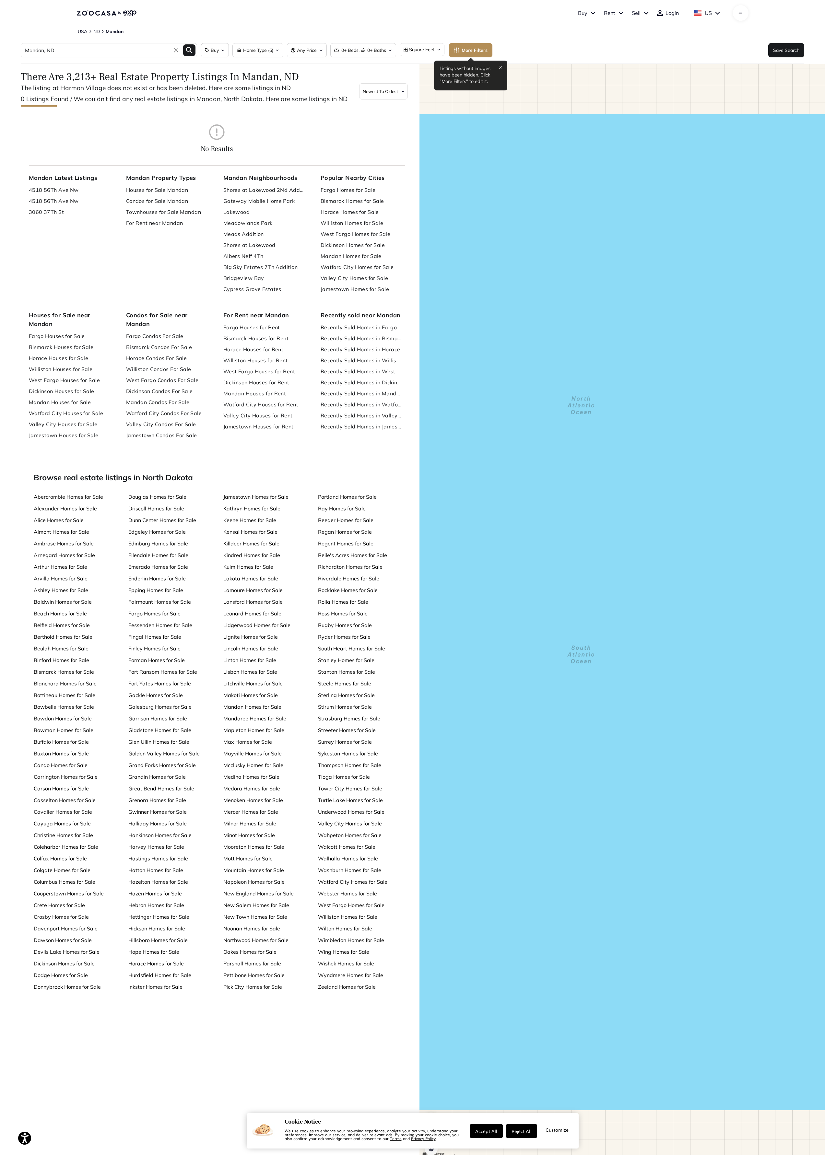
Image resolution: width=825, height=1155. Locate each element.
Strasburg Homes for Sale (349, 718)
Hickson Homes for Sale (156, 928)
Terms (396, 1138)
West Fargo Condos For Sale (162, 380)
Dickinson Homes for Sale (353, 245)
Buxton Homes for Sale (61, 753)
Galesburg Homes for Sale (160, 707)
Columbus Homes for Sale (64, 882)
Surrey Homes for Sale (345, 742)
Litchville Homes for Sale (253, 683)
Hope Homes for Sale (153, 952)
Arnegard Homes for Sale (64, 555)
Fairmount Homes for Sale (159, 602)
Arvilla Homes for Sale (61, 578)
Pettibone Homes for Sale (254, 975)
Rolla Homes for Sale (343, 602)
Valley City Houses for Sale (63, 424)
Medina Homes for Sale (251, 777)
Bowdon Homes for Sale (63, 718)
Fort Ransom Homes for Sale (162, 672)
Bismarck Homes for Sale (352, 201)
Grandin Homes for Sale (157, 777)
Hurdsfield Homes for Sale (159, 975)
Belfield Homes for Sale (62, 625)
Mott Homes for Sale (248, 858)
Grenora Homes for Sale (157, 800)
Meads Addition (243, 234)
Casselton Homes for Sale (65, 800)
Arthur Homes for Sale (60, 567)
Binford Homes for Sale (61, 660)
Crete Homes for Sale (59, 905)
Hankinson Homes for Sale (160, 835)
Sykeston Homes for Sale (348, 753)
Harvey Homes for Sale (156, 847)
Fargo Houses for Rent (251, 327)
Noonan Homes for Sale (251, 928)
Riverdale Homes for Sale (348, 578)
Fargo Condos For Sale (154, 336)
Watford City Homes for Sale (357, 267)
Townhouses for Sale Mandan (163, 212)
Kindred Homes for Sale (251, 555)
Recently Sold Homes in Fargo (359, 327)
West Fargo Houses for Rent (259, 371)
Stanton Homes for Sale (346, 672)
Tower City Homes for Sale (350, 788)
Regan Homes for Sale (345, 532)
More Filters (475, 50)
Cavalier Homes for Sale (63, 812)
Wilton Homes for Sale (345, 928)
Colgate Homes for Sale (62, 870)
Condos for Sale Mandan (157, 201)
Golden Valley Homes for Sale (164, 753)
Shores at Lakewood (249, 245)
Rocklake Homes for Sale (348, 590)
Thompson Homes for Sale (349, 765)
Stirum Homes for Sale (345, 707)
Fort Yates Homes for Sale (159, 683)
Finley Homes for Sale (154, 648)
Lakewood (236, 212)
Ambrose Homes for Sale (64, 543)
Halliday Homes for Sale (157, 823)
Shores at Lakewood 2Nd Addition (263, 190)
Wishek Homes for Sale (346, 963)
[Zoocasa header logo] (107, 13)
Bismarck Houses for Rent (256, 338)
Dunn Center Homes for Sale (162, 520)
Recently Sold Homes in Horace (360, 349)
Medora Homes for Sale (251, 788)
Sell (636, 13)
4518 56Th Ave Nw (54, 190)
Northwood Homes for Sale (256, 940)
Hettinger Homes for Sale (158, 917)
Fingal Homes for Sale (154, 637)
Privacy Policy (423, 1138)
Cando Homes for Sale (61, 765)
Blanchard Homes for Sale (65, 683)
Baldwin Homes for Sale (63, 602)
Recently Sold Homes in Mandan (361, 393)
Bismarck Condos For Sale (159, 347)
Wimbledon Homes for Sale (351, 940)
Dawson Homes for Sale (63, 940)
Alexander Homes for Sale (65, 508)
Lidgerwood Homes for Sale (256, 625)
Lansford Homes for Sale (253, 602)
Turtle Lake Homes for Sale (350, 800)
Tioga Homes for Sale (344, 777)
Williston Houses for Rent (255, 360)
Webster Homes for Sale (347, 893)
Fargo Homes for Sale (348, 190)
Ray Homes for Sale (342, 508)
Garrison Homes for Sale (157, 718)
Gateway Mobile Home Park (259, 201)
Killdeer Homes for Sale (251, 543)
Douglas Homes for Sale (157, 497)
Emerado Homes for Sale (158, 567)
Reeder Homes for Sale (345, 520)
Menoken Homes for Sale (253, 800)
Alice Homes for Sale (59, 520)
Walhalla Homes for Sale (348, 858)
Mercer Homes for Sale (250, 812)
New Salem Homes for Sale (256, 905)
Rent (609, 13)
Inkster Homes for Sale (155, 987)
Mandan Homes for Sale (351, 256)
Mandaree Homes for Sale (254, 718)
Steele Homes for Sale (344, 683)
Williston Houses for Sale (61, 369)
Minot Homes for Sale (249, 835)
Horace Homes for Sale (350, 212)
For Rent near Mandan (154, 223)
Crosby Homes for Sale (61, 917)
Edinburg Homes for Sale (158, 543)
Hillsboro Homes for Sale (158, 940)
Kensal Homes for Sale (250, 532)
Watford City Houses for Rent (260, 404)
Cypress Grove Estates (252, 289)
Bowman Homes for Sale (63, 730)
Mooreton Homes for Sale (253, 847)
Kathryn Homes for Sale (251, 508)
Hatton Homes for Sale (155, 870)
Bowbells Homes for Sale (64, 707)
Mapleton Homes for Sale (253, 730)
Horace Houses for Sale (58, 358)
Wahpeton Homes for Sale (350, 835)
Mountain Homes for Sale (253, 870)
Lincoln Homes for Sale (250, 648)
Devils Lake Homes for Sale (67, 952)
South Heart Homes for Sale (351, 648)
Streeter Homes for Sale (347, 730)
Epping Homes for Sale (155, 590)
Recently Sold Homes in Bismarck (361, 338)
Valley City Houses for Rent (258, 415)
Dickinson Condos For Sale (159, 391)
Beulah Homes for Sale (61, 648)
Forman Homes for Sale (156, 660)
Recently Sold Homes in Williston (361, 360)
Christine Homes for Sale (63, 835)
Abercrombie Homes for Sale (68, 497)
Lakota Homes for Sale (250, 578)
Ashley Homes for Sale (61, 590)
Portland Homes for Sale (347, 497)
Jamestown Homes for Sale (355, 289)
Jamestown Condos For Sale (161, 435)
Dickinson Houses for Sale (61, 391)
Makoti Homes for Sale (250, 695)
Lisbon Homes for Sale (250, 672)
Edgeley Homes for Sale (157, 532)
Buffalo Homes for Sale (61, 742)
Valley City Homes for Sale (354, 278)
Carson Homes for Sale (61, 788)
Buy (582, 13)
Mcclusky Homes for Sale (253, 765)
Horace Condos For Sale (156, 358)
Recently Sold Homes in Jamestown (361, 426)
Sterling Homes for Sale (346, 695)
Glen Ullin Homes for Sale (158, 742)
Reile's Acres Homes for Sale (352, 555)
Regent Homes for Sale (345, 543)
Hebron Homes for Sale (156, 905)
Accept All (486, 1131)
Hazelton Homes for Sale (158, 882)
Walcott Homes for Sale (346, 847)
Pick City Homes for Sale (252, 987)
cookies (307, 1131)
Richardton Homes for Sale (350, 567)
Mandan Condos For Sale (158, 402)
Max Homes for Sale (247, 742)
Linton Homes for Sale (249, 660)
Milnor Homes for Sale (249, 823)
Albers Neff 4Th (243, 256)
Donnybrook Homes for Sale (67, 987)
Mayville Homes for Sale (252, 753)
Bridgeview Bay (243, 278)
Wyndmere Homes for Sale (350, 975)
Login (672, 13)
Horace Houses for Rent (253, 349)
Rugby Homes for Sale (345, 625)
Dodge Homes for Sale (61, 975)
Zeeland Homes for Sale (347, 987)
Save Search (786, 50)
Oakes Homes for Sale (250, 952)
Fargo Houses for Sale (57, 336)
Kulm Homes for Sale (248, 567)
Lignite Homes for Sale (250, 637)
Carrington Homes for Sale (66, 777)
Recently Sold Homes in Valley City (361, 415)
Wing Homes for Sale (343, 952)
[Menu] (740, 13)
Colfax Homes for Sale (60, 858)
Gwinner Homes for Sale (157, 812)
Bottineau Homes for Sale (64, 695)
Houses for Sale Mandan (157, 190)
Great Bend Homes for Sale (161, 788)
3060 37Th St (46, 212)
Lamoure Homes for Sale (253, 590)
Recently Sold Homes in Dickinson (361, 382)
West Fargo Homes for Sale (356, 234)
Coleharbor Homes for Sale (66, 847)
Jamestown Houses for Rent (258, 426)
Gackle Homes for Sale (155, 695)
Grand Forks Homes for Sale (162, 765)
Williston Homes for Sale (352, 223)
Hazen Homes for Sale (155, 893)
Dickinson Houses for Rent (256, 382)
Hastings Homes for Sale (158, 858)
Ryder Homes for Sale (344, 637)
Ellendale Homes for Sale (158, 555)
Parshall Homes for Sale (252, 963)
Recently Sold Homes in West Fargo (361, 371)
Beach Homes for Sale (60, 613)
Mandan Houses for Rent (254, 393)
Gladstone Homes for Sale (159, 730)
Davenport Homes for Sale (66, 928)
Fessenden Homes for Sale (160, 625)
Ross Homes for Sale (343, 613)
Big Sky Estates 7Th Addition (260, 267)
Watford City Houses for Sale (66, 413)
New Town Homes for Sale (255, 917)
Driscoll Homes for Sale (156, 508)
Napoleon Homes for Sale (254, 882)
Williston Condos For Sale (158, 369)
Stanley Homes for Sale (346, 660)
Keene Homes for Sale (249, 520)
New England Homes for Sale (258, 893)
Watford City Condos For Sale (164, 413)
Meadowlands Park (248, 223)
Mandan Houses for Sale (60, 402)
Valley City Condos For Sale (161, 424)
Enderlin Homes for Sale (157, 578)
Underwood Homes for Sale (351, 812)
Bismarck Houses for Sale (61, 347)
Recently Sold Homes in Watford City (361, 404)
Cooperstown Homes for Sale (69, 893)
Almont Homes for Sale (61, 532)
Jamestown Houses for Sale (64, 435)
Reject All (522, 1131)
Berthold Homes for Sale (63, 637)
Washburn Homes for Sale (349, 870)
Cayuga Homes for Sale (62, 823)
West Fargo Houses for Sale (64, 380)
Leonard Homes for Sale (252, 613)
